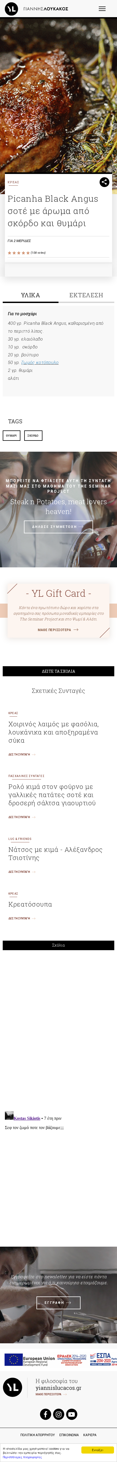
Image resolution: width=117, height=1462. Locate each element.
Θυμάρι (11, 435)
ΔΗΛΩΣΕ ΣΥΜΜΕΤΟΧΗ (54, 527)
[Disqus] (58, 1030)
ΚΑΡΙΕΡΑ (90, 1435)
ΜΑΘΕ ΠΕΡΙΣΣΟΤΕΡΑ (54, 630)
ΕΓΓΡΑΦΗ (54, 1303)
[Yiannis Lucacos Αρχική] (38, 9)
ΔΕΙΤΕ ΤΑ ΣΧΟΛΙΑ (58, 671)
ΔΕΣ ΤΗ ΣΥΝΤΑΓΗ (19, 754)
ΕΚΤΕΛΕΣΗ (86, 295)
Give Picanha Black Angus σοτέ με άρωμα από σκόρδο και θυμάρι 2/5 (14, 253)
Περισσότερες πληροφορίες (22, 1457)
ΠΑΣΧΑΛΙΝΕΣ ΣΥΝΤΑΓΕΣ (26, 776)
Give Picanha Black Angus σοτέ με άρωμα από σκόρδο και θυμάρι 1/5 (10, 253)
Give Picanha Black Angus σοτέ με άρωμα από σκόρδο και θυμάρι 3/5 (19, 253)
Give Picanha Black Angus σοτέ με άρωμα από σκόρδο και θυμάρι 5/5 (28, 253)
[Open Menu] (105, 11)
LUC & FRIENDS (20, 838)
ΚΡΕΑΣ (13, 182)
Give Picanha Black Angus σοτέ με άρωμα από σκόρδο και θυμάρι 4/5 (23, 253)
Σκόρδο (32, 435)
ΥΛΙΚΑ (31, 295)
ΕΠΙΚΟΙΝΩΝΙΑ (69, 1435)
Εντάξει (97, 1450)
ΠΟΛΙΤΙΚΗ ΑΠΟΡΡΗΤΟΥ (37, 1435)
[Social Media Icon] (45, 1414)
